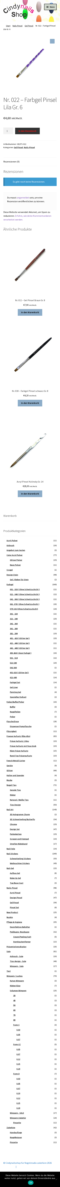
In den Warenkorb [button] (30, 312)
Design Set (15, 829)
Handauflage (16, 1132)
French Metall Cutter (16, 760)
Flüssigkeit (12, 731)
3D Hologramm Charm (20, 814)
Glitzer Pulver (16, 560)
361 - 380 (14, 628)
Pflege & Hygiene (14, 922)
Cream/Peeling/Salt (22, 936)
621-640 (13, 677)
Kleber (13, 795)
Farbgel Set (15, 682)
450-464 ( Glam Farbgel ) (20, 653)
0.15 (18, 1064)
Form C (16, 1025)
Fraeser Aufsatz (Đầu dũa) (18, 736)
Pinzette (17, 1122)
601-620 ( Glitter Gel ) (19, 672)
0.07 (18, 1039)
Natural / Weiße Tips (19, 800)
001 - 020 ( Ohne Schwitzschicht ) (25, 589)
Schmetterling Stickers (20, 858)
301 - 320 (14, 614)
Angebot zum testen (16, 550)
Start (8, 25)
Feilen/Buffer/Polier (15, 702)
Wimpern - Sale (16, 966)
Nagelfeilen (15, 711)
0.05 (18, 1034)
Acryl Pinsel (15, 892)
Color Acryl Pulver (14, 555)
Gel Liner (14, 687)
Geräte (10, 765)
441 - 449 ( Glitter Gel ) (20, 648)
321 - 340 (14, 618)
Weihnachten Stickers (20, 863)
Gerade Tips (15, 790)
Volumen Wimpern (18, 990)
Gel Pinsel (29, 25)
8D (14, 1020)
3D (14, 995)
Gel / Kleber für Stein (19, 579)
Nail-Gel (10, 868)
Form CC (17, 1044)
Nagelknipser (16, 1137)
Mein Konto (9, 1166)
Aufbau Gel (15, 873)
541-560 (13, 667)
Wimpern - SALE (17, 1113)
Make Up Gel (15, 878)
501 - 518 (14, 658)
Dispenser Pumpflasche (20, 726)
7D (14, 1015)
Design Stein (12, 574)
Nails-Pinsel (17, 25)
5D (14, 1005)
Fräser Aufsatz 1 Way (19, 741)
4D (14, 1000)
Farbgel (10, 584)
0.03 (18, 1029)
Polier (12, 716)
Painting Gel (15, 692)
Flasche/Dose (13, 721)
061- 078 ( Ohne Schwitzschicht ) (24, 604)
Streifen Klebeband (18, 843)
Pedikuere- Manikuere (19, 932)
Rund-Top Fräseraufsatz (21, 755)
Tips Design (15, 804)
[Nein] (56, 1179)
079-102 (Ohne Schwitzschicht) (24, 609)
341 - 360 (14, 623)
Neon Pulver (15, 565)
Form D (16, 1073)
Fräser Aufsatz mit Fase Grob (23, 746)
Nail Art (10, 809)
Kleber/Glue (15, 985)
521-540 (13, 663)
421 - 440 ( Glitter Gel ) (20, 643)
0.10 (18, 1093)
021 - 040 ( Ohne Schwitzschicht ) (25, 594)
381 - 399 (14, 633)
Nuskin (10, 917)
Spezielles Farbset (18, 697)
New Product (12, 912)
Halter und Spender (15, 775)
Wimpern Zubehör (18, 1118)
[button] (52, 41)
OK (30, 1183)
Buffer (12, 707)
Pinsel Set (14, 907)
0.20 (18, 1069)
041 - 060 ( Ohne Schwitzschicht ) (25, 599)
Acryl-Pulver (12, 540)
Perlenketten (16, 834)
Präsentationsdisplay (16, 946)
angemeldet (23, 197)
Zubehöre (11, 1127)
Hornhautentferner (22, 941)
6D (14, 1010)
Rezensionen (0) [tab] (11, 161)
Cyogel (10, 570)
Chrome (13, 824)
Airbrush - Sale (16, 956)
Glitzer (10, 770)
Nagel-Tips (11, 785)
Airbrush (10, 545)
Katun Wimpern (17, 980)
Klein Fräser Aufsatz (19, 750)
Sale (8, 951)
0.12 (18, 1059)
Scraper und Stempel (19, 839)
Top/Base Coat (16, 883)
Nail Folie (11, 848)
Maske (9, 780)
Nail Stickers (12, 853)
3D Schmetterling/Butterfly (22, 819)
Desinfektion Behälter (20, 927)
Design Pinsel (16, 897)
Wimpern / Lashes (15, 976)
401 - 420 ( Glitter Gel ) (20, 638)
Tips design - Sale (18, 961)
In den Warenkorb (27, 130)
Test (9, 971)
